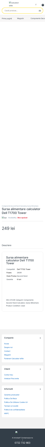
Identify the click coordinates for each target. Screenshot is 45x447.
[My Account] (37, 4)
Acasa (6, 344)
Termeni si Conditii (11, 406)
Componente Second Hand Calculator (14, 206)
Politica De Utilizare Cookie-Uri (16, 402)
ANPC (6, 413)
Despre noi (8, 347)
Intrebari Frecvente (11, 378)
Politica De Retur (10, 398)
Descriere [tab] (6, 245)
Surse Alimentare (32, 206)
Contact (7, 351)
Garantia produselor (11, 395)
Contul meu (8, 375)
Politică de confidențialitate (14, 410)
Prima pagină (7, 18)
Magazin (20, 18)
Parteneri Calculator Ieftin (14, 358)
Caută (40, 10)
